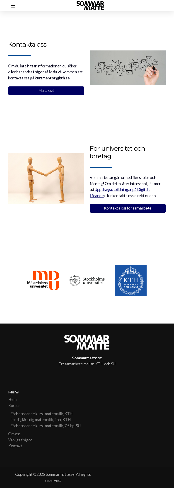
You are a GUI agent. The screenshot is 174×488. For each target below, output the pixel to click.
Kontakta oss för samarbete (128, 208)
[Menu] (12, 5)
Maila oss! (46, 90)
